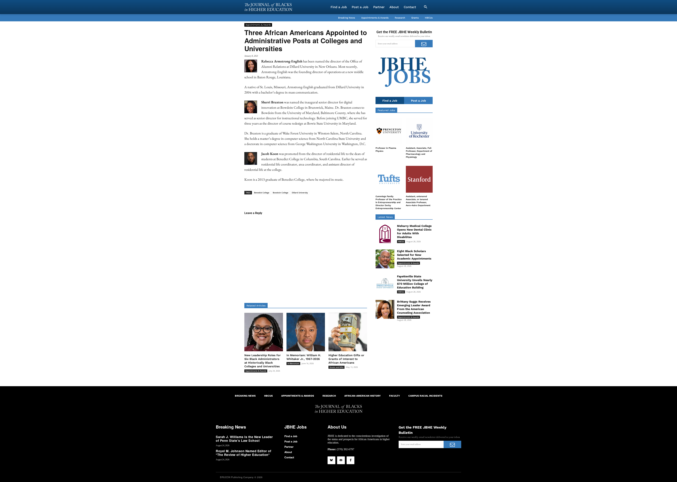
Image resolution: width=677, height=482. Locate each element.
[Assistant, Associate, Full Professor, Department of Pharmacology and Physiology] (419, 131)
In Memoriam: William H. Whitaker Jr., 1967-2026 (303, 357)
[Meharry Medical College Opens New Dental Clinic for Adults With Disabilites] (385, 233)
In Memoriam (293, 363)
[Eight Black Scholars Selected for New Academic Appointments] (385, 258)
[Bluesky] (331, 460)
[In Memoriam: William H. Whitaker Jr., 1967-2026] (305, 332)
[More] (333, 199)
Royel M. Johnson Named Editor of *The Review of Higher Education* (243, 453)
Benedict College (261, 192)
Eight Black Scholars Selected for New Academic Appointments (414, 254)
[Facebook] (350, 460)
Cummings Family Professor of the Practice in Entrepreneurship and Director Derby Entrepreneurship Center (389, 202)
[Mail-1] (341, 460)
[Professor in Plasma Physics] (389, 131)
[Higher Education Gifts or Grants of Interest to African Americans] (347, 332)
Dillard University (300, 192)
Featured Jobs (386, 110)
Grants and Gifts (336, 367)
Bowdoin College (280, 192)
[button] (426, 7)
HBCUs (401, 241)
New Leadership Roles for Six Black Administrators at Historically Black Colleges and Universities (262, 361)
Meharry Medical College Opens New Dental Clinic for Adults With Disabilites (414, 231)
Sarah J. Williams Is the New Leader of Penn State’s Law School (244, 439)
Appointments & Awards (258, 24)
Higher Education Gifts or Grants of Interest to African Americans (346, 359)
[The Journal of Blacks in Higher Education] (268, 7)
